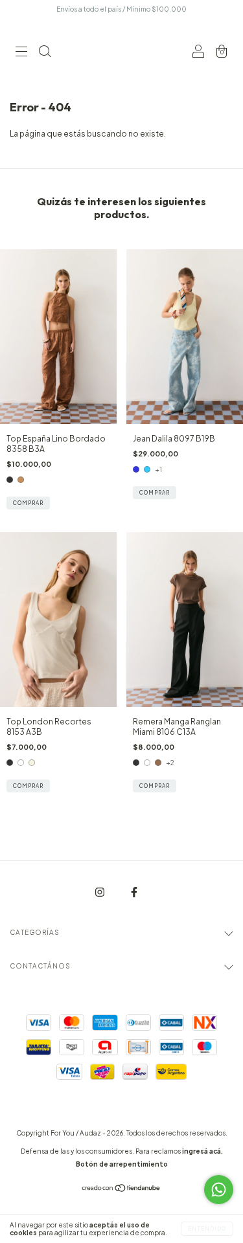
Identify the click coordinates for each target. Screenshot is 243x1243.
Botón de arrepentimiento (122, 1164)
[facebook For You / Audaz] (134, 892)
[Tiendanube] (121, 1189)
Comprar (28, 503)
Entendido (207, 1229)
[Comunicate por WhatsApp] (218, 1189)
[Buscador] (44, 53)
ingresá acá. (202, 1151)
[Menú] (21, 53)
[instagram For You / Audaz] (100, 892)
